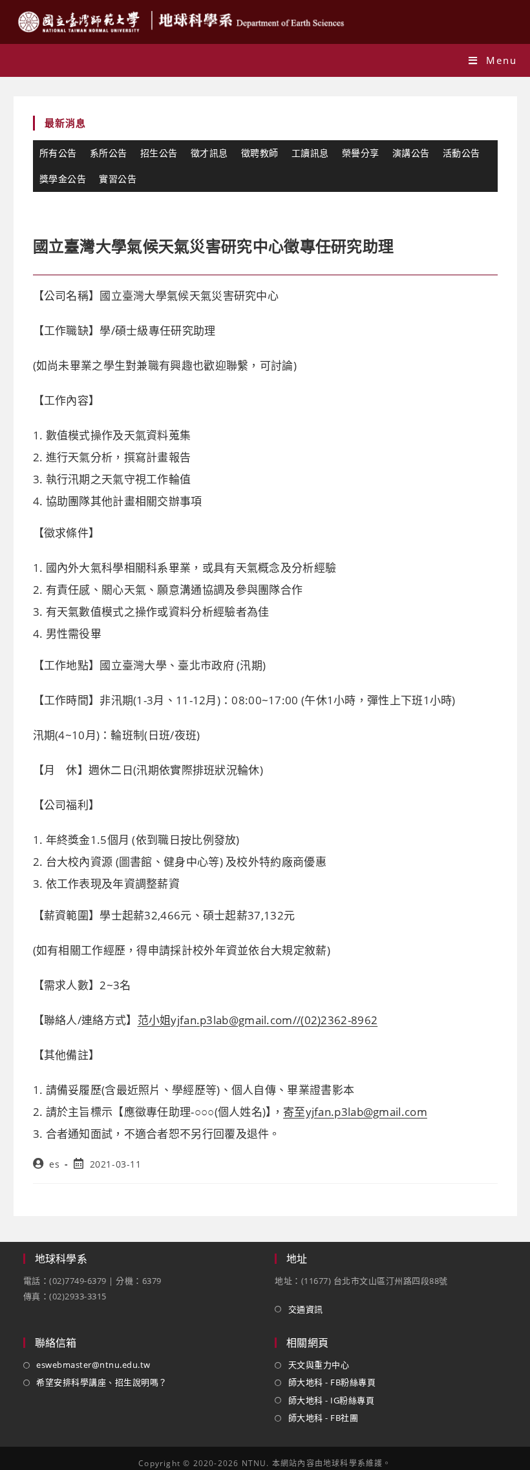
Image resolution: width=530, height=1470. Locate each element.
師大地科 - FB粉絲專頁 (332, 1382)
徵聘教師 (260, 153)
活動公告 (461, 153)
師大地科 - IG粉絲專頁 (331, 1400)
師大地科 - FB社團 (323, 1417)
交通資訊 (305, 1309)
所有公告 (58, 153)
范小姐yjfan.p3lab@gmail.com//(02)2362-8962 (258, 1020)
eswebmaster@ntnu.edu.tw (93, 1364)
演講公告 (411, 153)
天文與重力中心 (318, 1364)
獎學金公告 (63, 179)
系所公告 (108, 153)
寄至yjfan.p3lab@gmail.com (355, 1111)
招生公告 (159, 153)
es (54, 1164)
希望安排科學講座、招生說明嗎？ (101, 1382)
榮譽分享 (360, 153)
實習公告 (117, 179)
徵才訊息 (209, 153)
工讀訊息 (310, 153)
